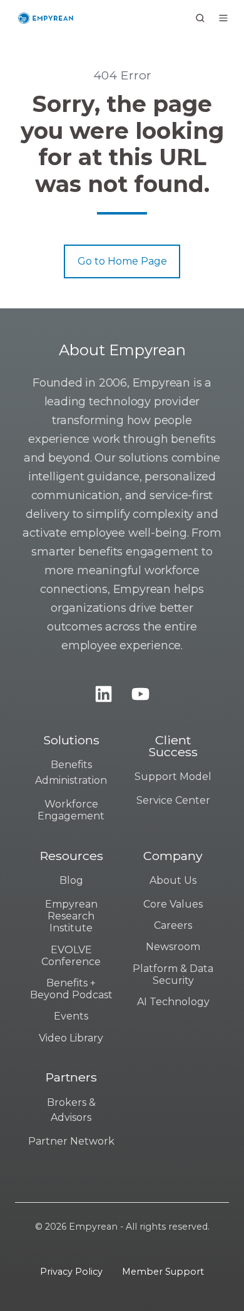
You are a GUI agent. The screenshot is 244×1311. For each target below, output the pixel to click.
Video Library (71, 1038)
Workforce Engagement (71, 810)
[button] (200, 18)
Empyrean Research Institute (71, 916)
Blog (71, 880)
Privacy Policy (71, 1271)
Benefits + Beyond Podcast (71, 989)
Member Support (163, 1271)
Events (71, 1016)
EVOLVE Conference (71, 956)
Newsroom (173, 947)
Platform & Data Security (173, 974)
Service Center (173, 800)
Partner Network (71, 1141)
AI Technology (173, 1002)
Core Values (173, 904)
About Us (173, 880)
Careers (173, 925)
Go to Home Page (122, 261)
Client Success (173, 746)
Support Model (173, 776)
